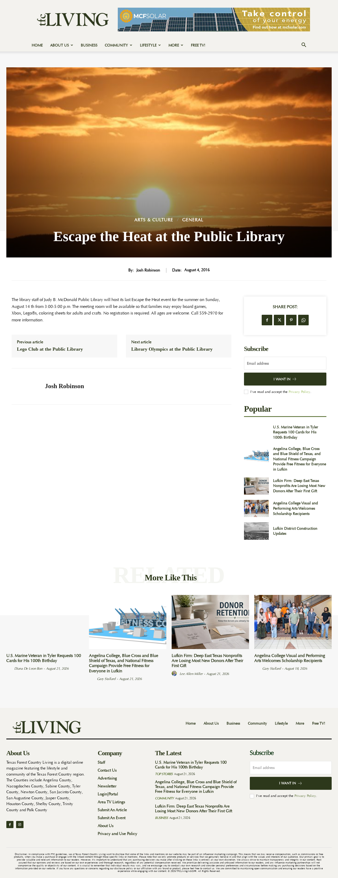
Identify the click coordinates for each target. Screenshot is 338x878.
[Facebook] (267, 320)
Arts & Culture (153, 220)
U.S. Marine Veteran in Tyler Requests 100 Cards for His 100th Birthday (295, 432)
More (173, 45)
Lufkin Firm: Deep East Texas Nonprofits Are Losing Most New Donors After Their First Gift (299, 485)
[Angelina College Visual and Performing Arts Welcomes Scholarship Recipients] (256, 508)
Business (89, 45)
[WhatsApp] (303, 320)
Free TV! (198, 45)
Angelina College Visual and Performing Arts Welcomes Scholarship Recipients (295, 508)
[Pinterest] (291, 320)
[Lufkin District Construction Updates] (256, 530)
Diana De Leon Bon (28, 668)
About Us (59, 45)
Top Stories (164, 774)
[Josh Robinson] (24, 386)
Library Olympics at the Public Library (172, 349)
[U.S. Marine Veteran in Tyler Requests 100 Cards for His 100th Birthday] (256, 432)
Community (116, 45)
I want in (282, 379)
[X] (279, 320)
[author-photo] (9, 668)
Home (37, 45)
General (193, 220)
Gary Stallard (106, 679)
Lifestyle (148, 45)
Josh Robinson (148, 270)
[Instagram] (19, 824)
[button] (303, 45)
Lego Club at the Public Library (50, 349)
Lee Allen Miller (191, 674)
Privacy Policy (299, 391)
